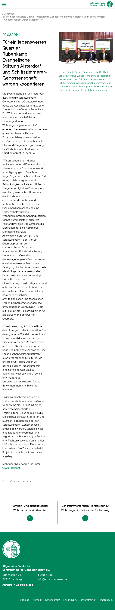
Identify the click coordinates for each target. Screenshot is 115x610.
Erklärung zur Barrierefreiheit (79, 599)
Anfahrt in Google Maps (17, 584)
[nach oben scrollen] (108, 603)
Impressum (106, 599)
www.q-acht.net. (11, 467)
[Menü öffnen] (5, 4)
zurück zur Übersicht (19, 481)
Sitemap (24, 599)
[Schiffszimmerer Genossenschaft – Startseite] (101, 4)
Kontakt (37, 599)
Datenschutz (52, 599)
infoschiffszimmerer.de (52, 579)
